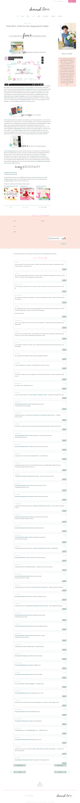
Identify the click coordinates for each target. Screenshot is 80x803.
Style (33, 16)
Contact (40, 783)
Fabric (38, 16)
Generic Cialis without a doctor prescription (44, 748)
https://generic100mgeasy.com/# (23, 674)
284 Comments (25, 207)
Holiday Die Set (41, 161)
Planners (53, 16)
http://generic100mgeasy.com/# (23, 655)
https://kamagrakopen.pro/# (22, 711)
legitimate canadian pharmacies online (38, 605)
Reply (64, 269)
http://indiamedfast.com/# (22, 557)
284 (30, 23)
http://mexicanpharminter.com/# (23, 435)
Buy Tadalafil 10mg (29, 646)
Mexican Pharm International (42, 426)
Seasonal (60, 16)
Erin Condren (7, 119)
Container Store (41, 91)
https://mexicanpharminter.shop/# (24, 496)
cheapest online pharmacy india (30, 476)
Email (14, 226)
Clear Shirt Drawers (9, 97)
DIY (17, 16)
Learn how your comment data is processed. (44, 253)
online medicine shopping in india (38, 394)
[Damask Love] (64, 797)
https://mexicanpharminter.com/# (24, 485)
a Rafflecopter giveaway (10, 172)
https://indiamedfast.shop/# (22, 576)
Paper (22, 16)
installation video (25, 99)
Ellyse (16, 331)
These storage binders (10, 151)
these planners (18, 128)
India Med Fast (35, 455)
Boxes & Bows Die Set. (14, 163)
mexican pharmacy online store (39, 587)
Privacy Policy (40, 784)
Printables (45, 16)
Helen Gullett (17, 284)
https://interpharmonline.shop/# (23, 626)
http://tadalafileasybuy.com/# (23, 693)
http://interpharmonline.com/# (23, 404)
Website (14, 231)
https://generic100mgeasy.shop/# (24, 759)
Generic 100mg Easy (36, 702)
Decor (28, 16)
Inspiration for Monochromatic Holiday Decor (26, 188)
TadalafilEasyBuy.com (32, 730)
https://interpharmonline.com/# (23, 527)
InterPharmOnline (30, 566)
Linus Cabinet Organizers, (19, 96)
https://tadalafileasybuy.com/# (23, 665)
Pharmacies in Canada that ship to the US (44, 415)
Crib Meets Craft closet (26, 89)
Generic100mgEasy (30, 683)
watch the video (19, 101)
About (40, 782)
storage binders (34, 156)
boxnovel (16, 372)
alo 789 (21, 385)
